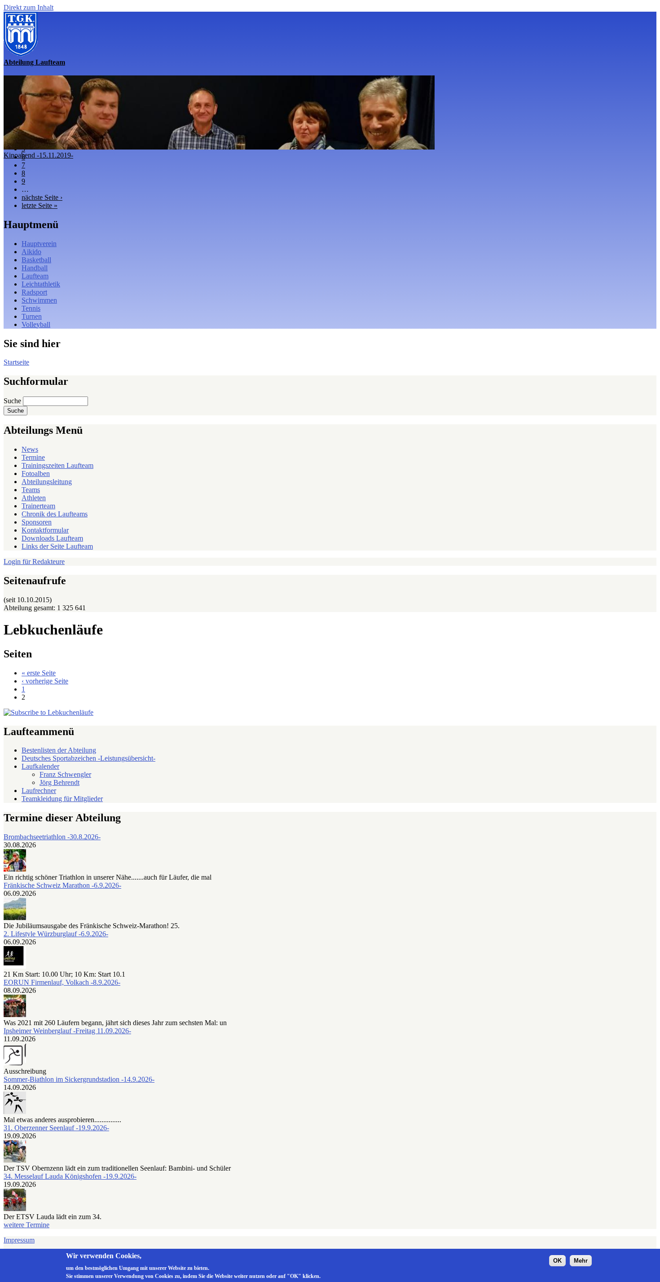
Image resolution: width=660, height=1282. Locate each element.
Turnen (32, 316)
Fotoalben (36, 473)
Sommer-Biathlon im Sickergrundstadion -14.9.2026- (79, 1079)
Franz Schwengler (65, 774)
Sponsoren (37, 522)
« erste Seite (39, 673)
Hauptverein (39, 243)
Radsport (34, 292)
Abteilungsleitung (47, 481)
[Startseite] (21, 54)
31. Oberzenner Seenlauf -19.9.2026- (56, 1128)
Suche (13, 401)
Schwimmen (39, 300)
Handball (35, 268)
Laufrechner (39, 790)
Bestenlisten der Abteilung (59, 750)
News (30, 449)
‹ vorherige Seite (45, 681)
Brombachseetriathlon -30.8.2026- (52, 837)
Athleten (34, 498)
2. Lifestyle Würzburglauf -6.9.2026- (56, 934)
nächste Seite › (42, 197)
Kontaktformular (45, 530)
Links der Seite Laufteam (57, 546)
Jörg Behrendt (59, 782)
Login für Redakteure (34, 561)
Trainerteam (38, 506)
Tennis (31, 308)
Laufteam (35, 276)
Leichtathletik (41, 284)
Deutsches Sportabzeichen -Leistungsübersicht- (88, 758)
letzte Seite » (39, 205)
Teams (31, 489)
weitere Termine (26, 1225)
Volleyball (36, 324)
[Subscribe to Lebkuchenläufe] (48, 712)
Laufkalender (40, 766)
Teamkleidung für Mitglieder (62, 798)
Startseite (16, 362)
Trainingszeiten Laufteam (57, 465)
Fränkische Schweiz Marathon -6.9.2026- (62, 885)
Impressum (19, 1240)
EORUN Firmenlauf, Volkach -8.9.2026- (62, 982)
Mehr (581, 1260)
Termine (33, 457)
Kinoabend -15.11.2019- (38, 155)
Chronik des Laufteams (55, 514)
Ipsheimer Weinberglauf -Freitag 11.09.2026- (67, 1031)
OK (557, 1260)
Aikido (31, 252)
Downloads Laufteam (52, 538)
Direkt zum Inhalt (28, 7)
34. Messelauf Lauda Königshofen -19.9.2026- (70, 1176)
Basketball (36, 260)
